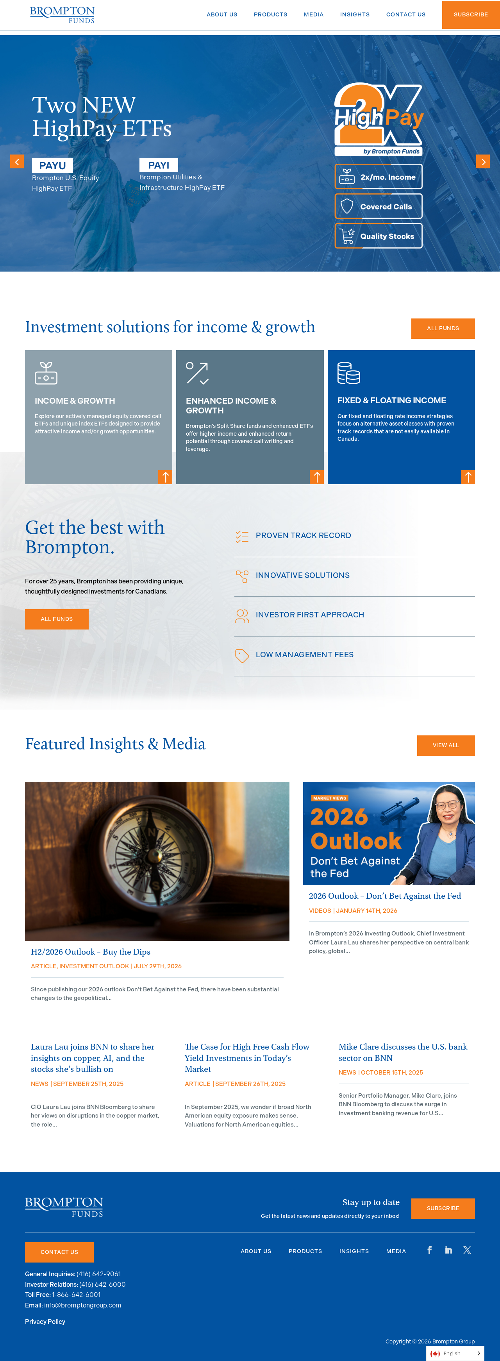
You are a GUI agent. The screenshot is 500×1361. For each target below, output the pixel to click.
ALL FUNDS (443, 328)
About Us (256, 1251)
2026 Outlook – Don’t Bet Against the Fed (385, 896)
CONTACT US (59, 1252)
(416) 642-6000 (102, 1284)
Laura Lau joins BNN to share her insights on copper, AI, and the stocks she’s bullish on (92, 1058)
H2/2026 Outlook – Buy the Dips (90, 952)
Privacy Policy (45, 1322)
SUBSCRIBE (443, 1208)
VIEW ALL (446, 745)
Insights (354, 1251)
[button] (483, 161)
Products (305, 1251)
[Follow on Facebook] (430, 1250)
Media (396, 1251)
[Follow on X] (467, 1250)
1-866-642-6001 (76, 1294)
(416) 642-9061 (99, 1274)
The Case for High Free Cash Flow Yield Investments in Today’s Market (247, 1058)
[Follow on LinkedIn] (448, 1250)
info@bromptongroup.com (82, 1305)
